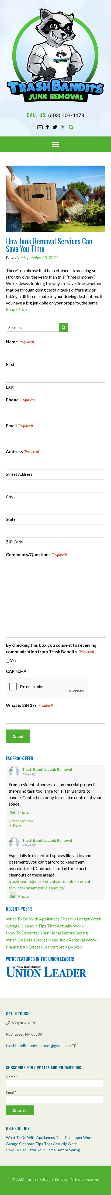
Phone (20, 399)
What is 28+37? (29, 705)
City (9, 496)
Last (10, 387)
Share (17, 825)
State (11, 519)
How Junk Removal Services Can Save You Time (49, 244)
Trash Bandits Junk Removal (47, 769)
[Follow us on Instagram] (63, 127)
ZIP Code (14, 541)
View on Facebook (21, 821)
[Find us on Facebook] (47, 127)
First (10, 364)
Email (19, 425)
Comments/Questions (36, 554)
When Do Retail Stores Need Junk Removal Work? (52, 939)
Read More (16, 309)
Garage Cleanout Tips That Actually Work (45, 925)
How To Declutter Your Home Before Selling (47, 932)
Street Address (19, 474)
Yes (13, 660)
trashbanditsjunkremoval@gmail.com (39, 1045)
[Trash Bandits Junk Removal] (55, 54)
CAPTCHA (16, 671)
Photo (23, 812)
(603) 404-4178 (66, 115)
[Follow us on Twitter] (55, 127)
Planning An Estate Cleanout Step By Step (44, 946)
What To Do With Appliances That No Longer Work (53, 918)
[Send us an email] (40, 127)
